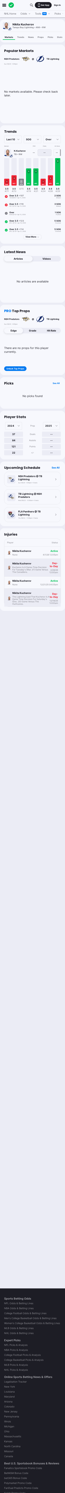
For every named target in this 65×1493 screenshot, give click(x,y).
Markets (9, 37)
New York (9, 1386)
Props (41, 37)
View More (30, 236)
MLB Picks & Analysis (16, 1364)
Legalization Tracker (15, 1381)
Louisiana (9, 1391)
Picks (50, 37)
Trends (20, 37)
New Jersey (11, 1411)
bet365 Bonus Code (15, 1478)
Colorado (9, 1406)
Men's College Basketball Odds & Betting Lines (30, 1318)
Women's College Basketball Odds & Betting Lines (32, 1323)
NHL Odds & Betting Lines (19, 1333)
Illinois (7, 1421)
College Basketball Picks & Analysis (24, 1359)
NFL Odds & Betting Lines (18, 1303)
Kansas (8, 1441)
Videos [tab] (46, 258)
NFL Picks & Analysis (16, 1344)
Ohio (6, 1431)
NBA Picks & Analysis (16, 1349)
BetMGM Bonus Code (16, 1473)
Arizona (8, 1401)
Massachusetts (12, 1436)
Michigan (9, 1426)
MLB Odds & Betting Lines (19, 1328)
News (31, 37)
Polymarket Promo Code (18, 1483)
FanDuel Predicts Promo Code (21, 1487)
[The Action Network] (11, 5)
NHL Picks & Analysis (16, 1369)
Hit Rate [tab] (51, 330)
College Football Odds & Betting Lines (25, 1313)
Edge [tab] (14, 330)
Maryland (9, 1396)
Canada (8, 1456)
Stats (60, 37)
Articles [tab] (18, 258)
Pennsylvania (11, 1416)
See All (56, 383)
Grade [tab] (32, 330)
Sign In (57, 5)
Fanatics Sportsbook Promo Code (23, 1468)
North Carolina (12, 1446)
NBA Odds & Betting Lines (19, 1308)
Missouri (8, 1451)
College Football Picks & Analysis (22, 1354)
